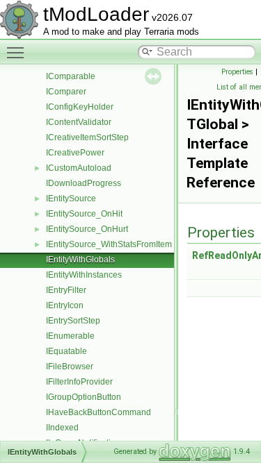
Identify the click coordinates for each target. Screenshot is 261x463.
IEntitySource (71, 198)
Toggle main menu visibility (18, 52)
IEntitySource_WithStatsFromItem (109, 244)
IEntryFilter (66, 290)
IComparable (70, 76)
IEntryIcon (65, 305)
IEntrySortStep (73, 321)
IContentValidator (78, 122)
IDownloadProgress (83, 183)
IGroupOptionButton (83, 397)
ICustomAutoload (78, 168)
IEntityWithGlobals (80, 259)
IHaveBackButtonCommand (98, 412)
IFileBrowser (69, 366)
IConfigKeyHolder (79, 107)
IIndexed (62, 427)
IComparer (66, 91)
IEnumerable (70, 336)
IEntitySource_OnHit (84, 214)
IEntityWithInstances (84, 275)
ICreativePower (75, 153)
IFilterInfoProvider (79, 382)
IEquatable (66, 351)
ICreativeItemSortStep (87, 137)
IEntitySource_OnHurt (87, 229)
